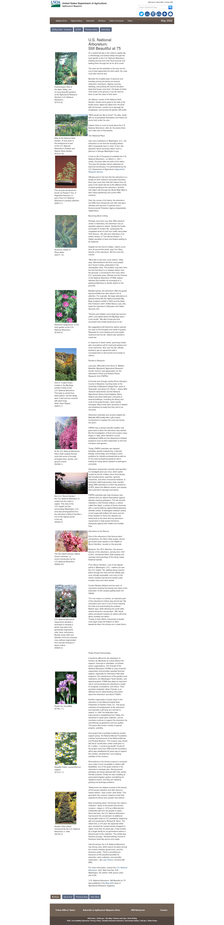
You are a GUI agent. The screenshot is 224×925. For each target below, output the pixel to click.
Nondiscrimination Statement (113, 920)
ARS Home (151, 2)
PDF (79, 29)
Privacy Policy (95, 920)
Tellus (130, 20)
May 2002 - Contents (62, 29)
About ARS (159, 2)
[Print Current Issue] (169, 14)
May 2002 (110, 883)
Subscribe (90, 20)
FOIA (69, 920)
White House (152, 920)
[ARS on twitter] (141, 13)
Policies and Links (119, 918)
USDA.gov (100, 918)
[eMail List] (147, 13)
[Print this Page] (170, 13)
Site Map (109, 918)
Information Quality (132, 920)
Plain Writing (132, 918)
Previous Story (91, 29)
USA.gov (143, 920)
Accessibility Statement (80, 920)
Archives (101, 20)
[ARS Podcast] (159, 13)
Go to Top (68, 897)
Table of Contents (116, 20)
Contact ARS (169, 2)
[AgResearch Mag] (153, 13)
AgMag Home (61, 20)
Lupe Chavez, (108, 859)
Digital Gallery (76, 20)
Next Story (106, 29)
